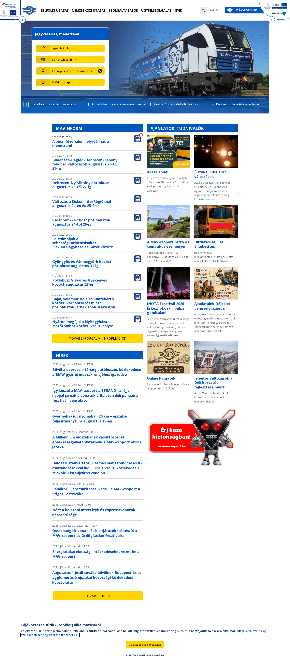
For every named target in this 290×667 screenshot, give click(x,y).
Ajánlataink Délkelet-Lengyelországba (213, 306)
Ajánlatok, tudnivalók (177, 128)
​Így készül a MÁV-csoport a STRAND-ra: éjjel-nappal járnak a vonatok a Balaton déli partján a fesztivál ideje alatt (95, 395)
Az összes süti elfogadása (145, 644)
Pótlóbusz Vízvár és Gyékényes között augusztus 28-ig (79, 282)
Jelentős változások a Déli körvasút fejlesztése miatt (213, 382)
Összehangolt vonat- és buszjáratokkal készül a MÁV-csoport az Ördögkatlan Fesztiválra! (94, 533)
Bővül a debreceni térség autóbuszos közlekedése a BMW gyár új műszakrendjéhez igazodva (96, 372)
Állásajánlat (157, 172)
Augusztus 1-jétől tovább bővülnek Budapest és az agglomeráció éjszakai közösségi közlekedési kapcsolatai (96, 577)
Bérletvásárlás (62, 59)
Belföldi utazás (55, 10)
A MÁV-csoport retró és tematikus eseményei (168, 244)
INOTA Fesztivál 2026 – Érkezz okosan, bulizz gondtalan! (167, 308)
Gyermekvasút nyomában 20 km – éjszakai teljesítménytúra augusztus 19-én (89, 418)
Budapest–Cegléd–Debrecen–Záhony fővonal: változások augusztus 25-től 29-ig (85, 164)
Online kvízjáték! (161, 378)
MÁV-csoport (248, 10)
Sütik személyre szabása (146, 655)
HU (212, 10)
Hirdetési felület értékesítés (209, 244)
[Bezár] (22, 19)
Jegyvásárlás (61, 48)
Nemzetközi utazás (89, 10)
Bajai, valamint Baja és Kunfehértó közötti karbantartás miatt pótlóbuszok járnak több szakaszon (83, 303)
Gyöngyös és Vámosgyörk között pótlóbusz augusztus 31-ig (81, 263)
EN (217, 10)
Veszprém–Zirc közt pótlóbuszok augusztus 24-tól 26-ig (81, 222)
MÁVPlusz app (62, 82)
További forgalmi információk (97, 338)
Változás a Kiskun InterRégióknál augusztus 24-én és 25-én (81, 203)
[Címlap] (29, 10)
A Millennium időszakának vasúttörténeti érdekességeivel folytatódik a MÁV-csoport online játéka (97, 442)
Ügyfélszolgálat (156, 10)
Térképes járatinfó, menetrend (74, 71)
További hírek (97, 596)
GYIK (178, 10)
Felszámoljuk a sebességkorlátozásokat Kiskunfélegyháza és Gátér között (82, 242)
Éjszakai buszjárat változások (210, 174)
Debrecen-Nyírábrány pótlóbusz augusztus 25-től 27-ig (80, 184)
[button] (203, 10)
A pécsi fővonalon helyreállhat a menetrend (80, 143)
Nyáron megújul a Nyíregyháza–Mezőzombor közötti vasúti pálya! (82, 323)
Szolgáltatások (123, 10)
